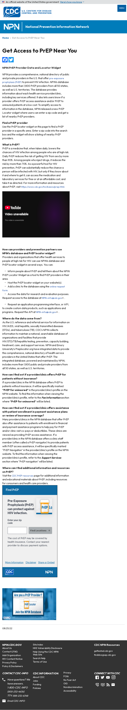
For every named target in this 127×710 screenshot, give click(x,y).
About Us (7, 648)
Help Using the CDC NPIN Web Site (46, 653)
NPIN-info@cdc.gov (52, 298)
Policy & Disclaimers (12, 666)
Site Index (38, 644)
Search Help (39, 658)
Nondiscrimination (73, 687)
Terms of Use (40, 661)
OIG (66, 683)
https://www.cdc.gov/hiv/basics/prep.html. (43, 186)
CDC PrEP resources (22, 475)
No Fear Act (70, 679)
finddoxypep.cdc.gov (105, 654)
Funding (37, 684)
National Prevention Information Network (57, 27)
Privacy (67, 672)
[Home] (12, 27)
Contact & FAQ (10, 651)
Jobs (35, 680)
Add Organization (11, 655)
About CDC (39, 677)
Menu (122, 8)
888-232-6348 (20, 695)
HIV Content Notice (12, 658)
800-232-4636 (16, 691)
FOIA (66, 676)
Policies (37, 688)
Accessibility (70, 690)
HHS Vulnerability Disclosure (47, 648)
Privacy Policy (9, 662)
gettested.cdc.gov (103, 650)
